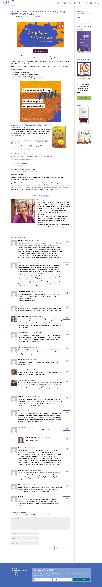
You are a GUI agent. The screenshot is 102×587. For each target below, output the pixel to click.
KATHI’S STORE (78, 3)
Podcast (36, 16)
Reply (66, 242)
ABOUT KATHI (93, 3)
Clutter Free (24, 16)
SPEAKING (57, 3)
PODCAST (70, 3)
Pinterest (37, 171)
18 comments (41, 16)
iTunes (21, 180)
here (23, 136)
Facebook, (30, 171)
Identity (33, 16)
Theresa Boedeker (23, 316)
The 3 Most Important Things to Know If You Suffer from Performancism (31, 156)
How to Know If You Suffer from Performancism (24, 159)
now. (32, 180)
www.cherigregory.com (60, 227)
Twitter (25, 171)
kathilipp (13, 16)
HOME (51, 3)
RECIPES (86, 3)
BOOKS (64, 3)
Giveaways (29, 16)
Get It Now (81, 579)
